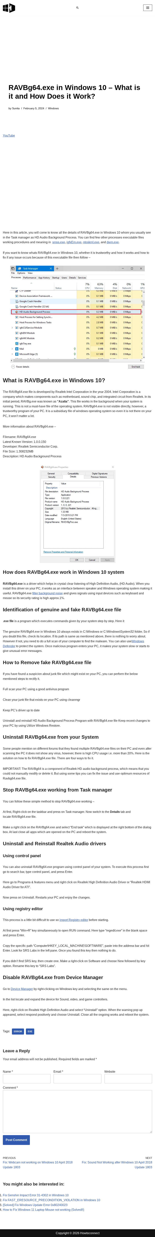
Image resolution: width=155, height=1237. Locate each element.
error (18, 1031)
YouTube (9, 135)
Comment (10, 1087)
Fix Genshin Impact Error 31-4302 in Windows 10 (36, 1195)
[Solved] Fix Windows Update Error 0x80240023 (35, 1205)
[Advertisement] (77, 55)
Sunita (16, 108)
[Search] (77, 8)
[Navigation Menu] (147, 8)
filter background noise (47, 593)
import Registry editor (74, 920)
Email (58, 1071)
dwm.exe (113, 242)
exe (30, 1031)
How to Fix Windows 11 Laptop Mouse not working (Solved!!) (43, 1209)
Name (8, 1071)
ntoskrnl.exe (91, 242)
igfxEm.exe (74, 242)
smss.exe (58, 242)
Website (109, 1071)
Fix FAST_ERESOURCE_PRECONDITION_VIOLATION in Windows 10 (51, 1200)
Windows (53, 108)
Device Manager (22, 989)
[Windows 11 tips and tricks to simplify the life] (9, 8)
